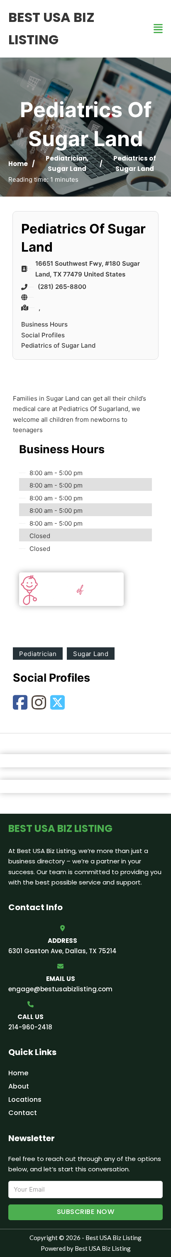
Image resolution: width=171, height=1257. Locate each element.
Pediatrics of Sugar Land (58, 345)
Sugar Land (67, 168)
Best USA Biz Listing (51, 28)
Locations (25, 1099)
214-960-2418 (30, 1027)
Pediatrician (66, 158)
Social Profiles (43, 335)
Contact (22, 1113)
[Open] (158, 29)
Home (18, 163)
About (18, 1086)
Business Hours (44, 324)
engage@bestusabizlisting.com (60, 989)
